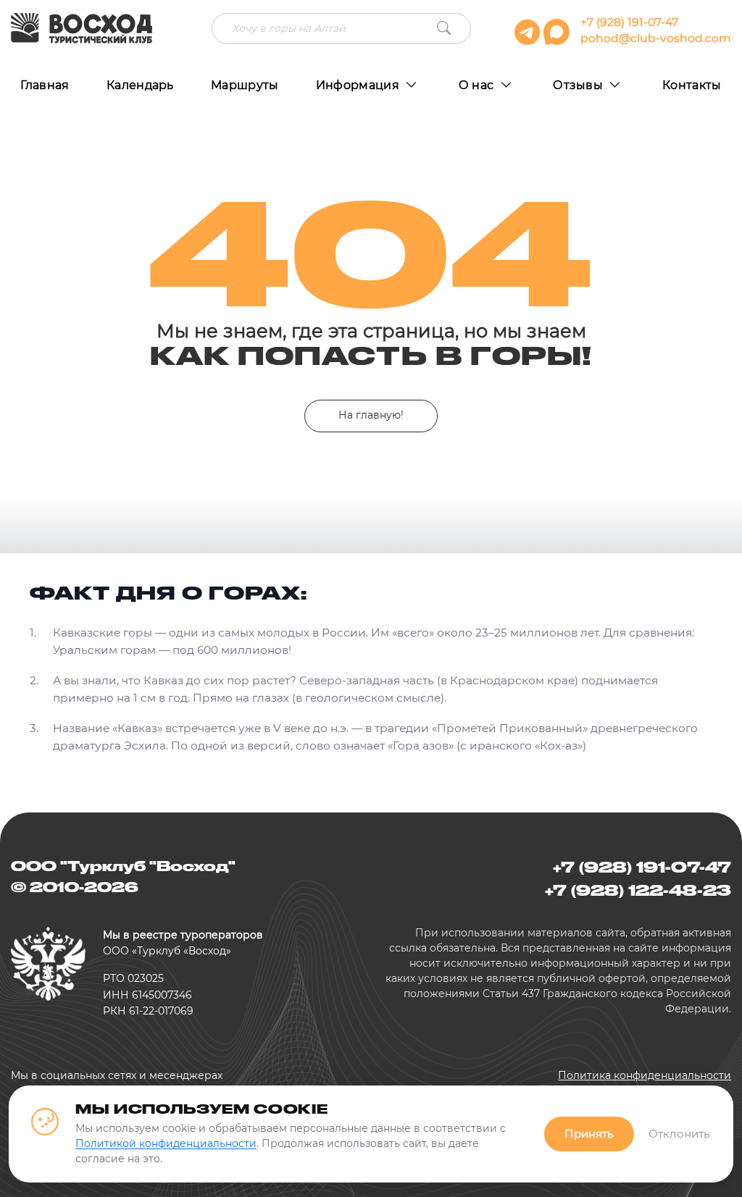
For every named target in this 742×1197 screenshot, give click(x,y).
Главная (44, 85)
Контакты (692, 85)
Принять (589, 1134)
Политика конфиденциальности (644, 1075)
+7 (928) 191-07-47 (629, 22)
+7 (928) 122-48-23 (638, 890)
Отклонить (679, 1134)
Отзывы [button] (579, 85)
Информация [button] (359, 85)
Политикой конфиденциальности (166, 1143)
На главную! (371, 414)
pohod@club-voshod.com (655, 38)
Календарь (140, 85)
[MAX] (558, 38)
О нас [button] (478, 85)
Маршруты (245, 85)
